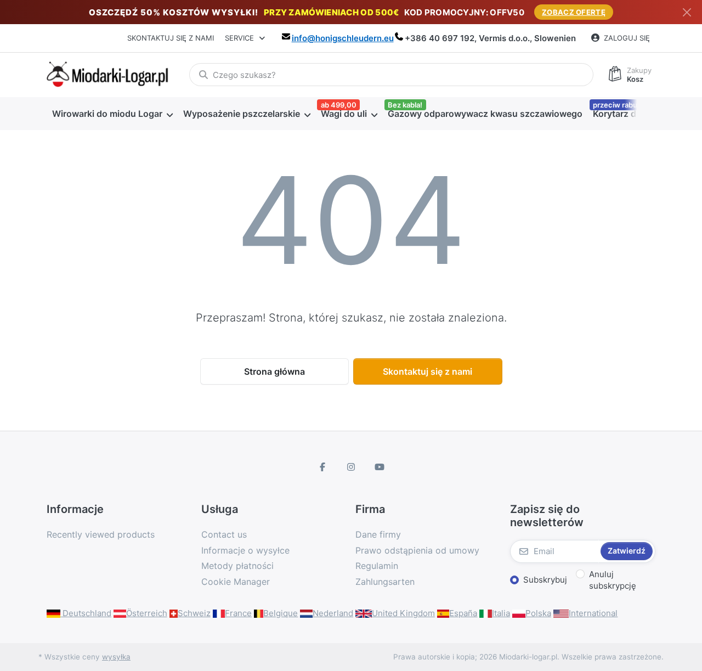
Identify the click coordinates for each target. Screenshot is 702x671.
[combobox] (391, 74)
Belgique (280, 613)
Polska (538, 613)
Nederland (333, 613)
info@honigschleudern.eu (343, 38)
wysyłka (116, 656)
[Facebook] (323, 467)
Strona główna (274, 371)
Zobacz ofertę (573, 12)
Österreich (146, 613)
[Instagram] (351, 467)
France (238, 613)
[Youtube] (379, 467)
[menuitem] (112, 113)
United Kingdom (403, 613)
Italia (501, 613)
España (463, 613)
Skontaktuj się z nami (170, 37)
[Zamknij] (687, 12)
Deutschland (85, 613)
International (593, 613)
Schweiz (194, 613)
